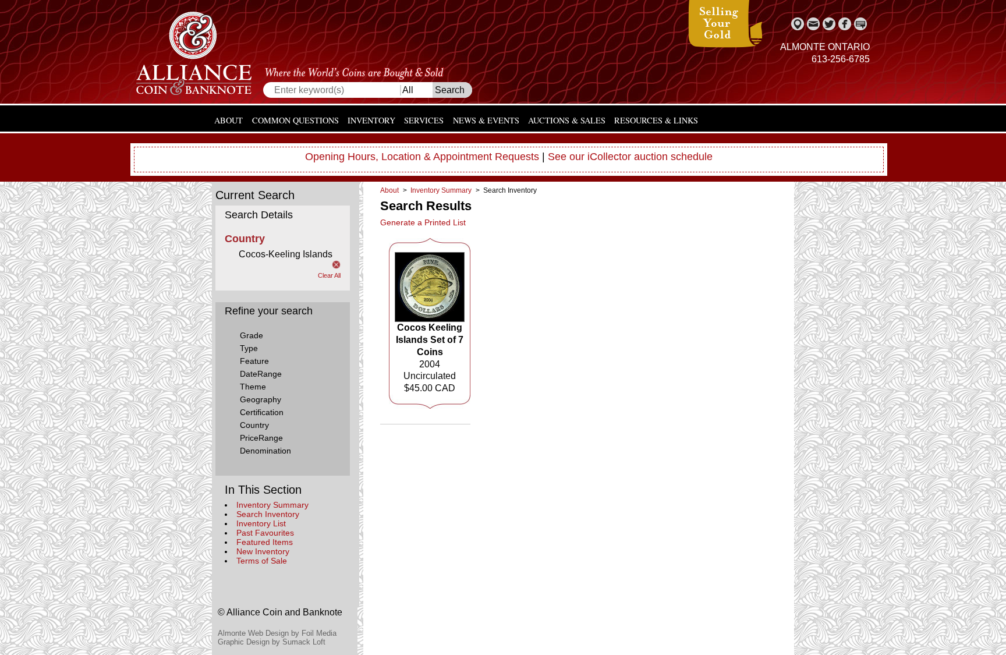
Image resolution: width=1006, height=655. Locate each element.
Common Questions (295, 120)
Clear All (329, 275)
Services (424, 120)
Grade (251, 335)
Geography (260, 399)
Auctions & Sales (566, 120)
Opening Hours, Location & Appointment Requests (422, 156)
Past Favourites (265, 532)
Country (254, 425)
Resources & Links (656, 120)
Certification (262, 412)
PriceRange (261, 437)
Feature (254, 361)
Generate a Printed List (423, 222)
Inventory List (261, 523)
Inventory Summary (272, 504)
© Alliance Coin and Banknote (280, 612)
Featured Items (264, 542)
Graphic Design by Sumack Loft (271, 642)
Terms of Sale (261, 560)
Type (249, 348)
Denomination (265, 450)
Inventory (371, 120)
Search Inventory (267, 514)
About (228, 120)
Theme (253, 386)
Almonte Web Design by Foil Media (277, 633)
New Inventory (262, 551)
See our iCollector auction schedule (630, 156)
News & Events (486, 120)
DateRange (261, 373)
